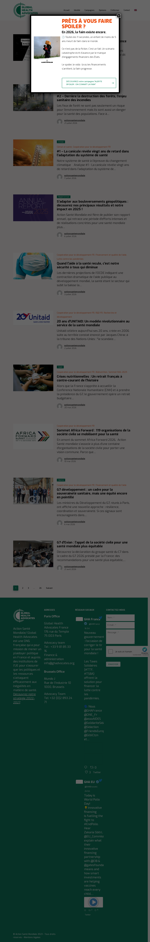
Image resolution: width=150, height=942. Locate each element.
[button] (89, 83)
